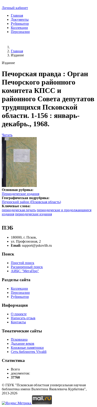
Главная (17, 15)
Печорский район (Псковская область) (31, 202)
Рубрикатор (20, 23)
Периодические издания (20, 194)
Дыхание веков (22, 343)
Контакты (18, 322)
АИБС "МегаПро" (25, 271)
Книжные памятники (27, 348)
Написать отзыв (23, 318)
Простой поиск (22, 263)
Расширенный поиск (27, 267)
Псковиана (19, 339)
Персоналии (20, 32)
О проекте (19, 314)
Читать (7, 135)
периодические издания (33, 214)
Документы (20, 19)
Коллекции (19, 28)
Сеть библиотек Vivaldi (28, 352)
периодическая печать (19, 210)
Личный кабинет (15, 8)
